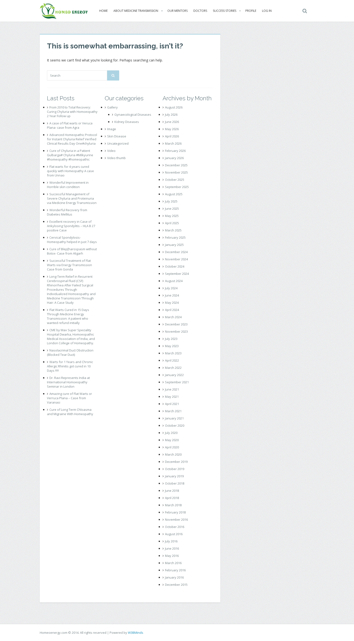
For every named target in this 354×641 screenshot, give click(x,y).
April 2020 (172, 447)
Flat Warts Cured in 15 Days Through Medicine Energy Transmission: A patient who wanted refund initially (68, 316)
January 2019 (174, 476)
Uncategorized (118, 143)
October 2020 (174, 425)
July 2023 (171, 339)
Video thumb (116, 158)
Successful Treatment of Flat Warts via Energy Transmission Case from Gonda (69, 264)
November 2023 (176, 331)
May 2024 (172, 302)
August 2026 (174, 107)
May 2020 (172, 440)
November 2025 (176, 172)
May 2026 (172, 129)
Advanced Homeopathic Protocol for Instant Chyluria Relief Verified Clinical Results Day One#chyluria (72, 139)
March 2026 (173, 143)
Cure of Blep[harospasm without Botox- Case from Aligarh (72, 251)
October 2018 (174, 483)
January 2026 (174, 158)
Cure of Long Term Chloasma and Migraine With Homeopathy (70, 411)
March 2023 (173, 353)
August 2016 (174, 534)
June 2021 (172, 389)
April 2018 (172, 498)
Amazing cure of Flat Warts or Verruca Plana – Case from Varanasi (69, 398)
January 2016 (174, 577)
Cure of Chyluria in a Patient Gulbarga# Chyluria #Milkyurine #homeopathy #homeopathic (70, 155)
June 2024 (172, 295)
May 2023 (172, 346)
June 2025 (172, 208)
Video (111, 150)
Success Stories (224, 11)
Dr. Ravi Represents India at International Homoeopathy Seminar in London (68, 382)
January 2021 (174, 418)
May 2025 (172, 216)
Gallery (112, 107)
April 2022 (172, 360)
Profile (250, 11)
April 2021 (172, 404)
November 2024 (176, 259)
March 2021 (173, 411)
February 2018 (175, 512)
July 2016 (171, 541)
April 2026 (172, 136)
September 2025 (177, 187)
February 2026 (175, 150)
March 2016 (173, 563)
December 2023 (176, 324)
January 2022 (174, 375)
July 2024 (171, 288)
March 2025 (173, 230)
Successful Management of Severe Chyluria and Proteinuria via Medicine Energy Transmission (72, 198)
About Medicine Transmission (135, 11)
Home (103, 11)
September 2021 (177, 382)
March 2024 (173, 317)
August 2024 (174, 281)
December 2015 (176, 584)
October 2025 (174, 179)
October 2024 (174, 266)
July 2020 (171, 433)
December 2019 (176, 461)
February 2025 (175, 237)
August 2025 (174, 194)
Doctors (200, 11)
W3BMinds (135, 632)
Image (111, 129)
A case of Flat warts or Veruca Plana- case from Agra (69, 125)
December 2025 (176, 165)
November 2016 (176, 519)
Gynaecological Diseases (132, 114)
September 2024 (177, 273)
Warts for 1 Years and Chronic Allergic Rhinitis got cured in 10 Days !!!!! (70, 366)
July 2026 (171, 114)
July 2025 (171, 201)
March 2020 (173, 454)
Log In (267, 11)
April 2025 (172, 223)
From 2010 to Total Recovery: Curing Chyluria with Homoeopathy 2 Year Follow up (72, 111)
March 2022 (173, 367)
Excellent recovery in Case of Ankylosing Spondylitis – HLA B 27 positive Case (71, 225)
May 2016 (172, 555)
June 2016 (172, 548)
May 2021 (172, 396)
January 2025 (174, 245)
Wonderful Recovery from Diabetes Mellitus (67, 212)
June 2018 (172, 490)
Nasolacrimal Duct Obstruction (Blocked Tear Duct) (70, 352)
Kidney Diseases (126, 122)
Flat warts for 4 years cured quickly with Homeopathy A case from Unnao (70, 170)
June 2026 (172, 122)
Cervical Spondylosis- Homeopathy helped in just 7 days (72, 239)
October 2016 (174, 527)
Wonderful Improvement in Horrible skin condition (68, 184)
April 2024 (172, 310)
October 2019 (174, 469)
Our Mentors (177, 11)
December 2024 (176, 252)
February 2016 (175, 570)
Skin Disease (116, 136)
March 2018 (173, 505)
